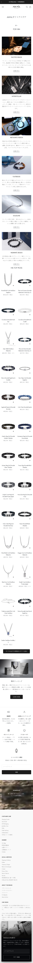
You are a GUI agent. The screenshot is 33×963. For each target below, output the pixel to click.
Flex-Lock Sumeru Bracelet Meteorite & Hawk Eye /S (24, 291)
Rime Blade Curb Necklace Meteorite (8, 554)
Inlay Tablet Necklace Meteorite (8, 350)
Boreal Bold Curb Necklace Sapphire (8, 291)
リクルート (5, 893)
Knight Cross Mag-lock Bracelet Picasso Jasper (8, 495)
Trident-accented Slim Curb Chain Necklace (8, 612)
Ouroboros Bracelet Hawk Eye (8, 321)
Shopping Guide (5, 819)
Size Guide (4, 821)
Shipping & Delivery (6, 860)
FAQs (3, 828)
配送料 (9, 716)
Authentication (5, 833)
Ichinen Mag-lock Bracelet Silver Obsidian (8, 466)
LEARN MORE (16, 697)
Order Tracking (5, 830)
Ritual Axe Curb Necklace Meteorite (8, 583)
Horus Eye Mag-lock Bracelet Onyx (25, 495)
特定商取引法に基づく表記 (9, 878)
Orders (3, 862)
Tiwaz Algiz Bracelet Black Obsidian (24, 466)
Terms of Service (5, 873)
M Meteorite (4, 895)
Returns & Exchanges (6, 867)
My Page (4, 843)
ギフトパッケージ (9, 735)
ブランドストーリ (6, 888)
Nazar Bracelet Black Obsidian (25, 525)
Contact (3, 869)
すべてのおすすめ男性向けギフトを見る (16, 651)
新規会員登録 (5, 845)
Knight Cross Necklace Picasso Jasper (24, 583)
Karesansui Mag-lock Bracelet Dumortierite (25, 437)
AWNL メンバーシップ (24, 716)
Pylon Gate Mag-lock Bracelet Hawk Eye (8, 525)
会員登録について (6, 850)
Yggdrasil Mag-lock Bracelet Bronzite (8, 408)
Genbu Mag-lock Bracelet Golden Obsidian (8, 437)
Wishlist (3, 852)
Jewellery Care (5, 826)
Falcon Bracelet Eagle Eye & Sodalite (8, 379)
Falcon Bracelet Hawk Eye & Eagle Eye (25, 612)
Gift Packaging (5, 824)
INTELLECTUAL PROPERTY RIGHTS (9, 880)
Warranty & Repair (6, 864)
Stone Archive (5, 897)
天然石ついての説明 (7, 835)
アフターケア (24, 735)
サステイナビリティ (7, 890)
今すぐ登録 (16, 957)
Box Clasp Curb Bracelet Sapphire (25, 379)
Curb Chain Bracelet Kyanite (25, 407)
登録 (16, 772)
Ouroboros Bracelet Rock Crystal (24, 321)
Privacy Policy (5, 871)
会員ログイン (5, 847)
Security (3, 875)
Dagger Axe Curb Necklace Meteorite (25, 554)
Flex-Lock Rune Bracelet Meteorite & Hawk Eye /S (24, 350)
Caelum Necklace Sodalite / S (8, 641)
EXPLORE (16, 799)
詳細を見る (16, 71)
